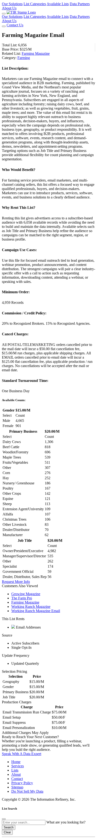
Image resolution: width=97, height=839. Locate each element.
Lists (14, 770)
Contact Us (15, 25)
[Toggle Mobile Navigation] (4, 13)
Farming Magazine (36, 53)
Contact (17, 779)
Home (15, 762)
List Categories (35, 4)
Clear (7, 832)
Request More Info (16, 582)
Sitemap (17, 787)
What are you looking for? (65, 822)
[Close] (4, 819)
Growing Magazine (25, 594)
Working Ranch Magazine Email (35, 611)
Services (17, 766)
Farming (23, 58)
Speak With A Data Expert (21, 754)
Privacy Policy (22, 783)
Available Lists (58, 4)
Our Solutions (12, 4)
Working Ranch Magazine (30, 607)
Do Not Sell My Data (27, 791)
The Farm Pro (21, 598)
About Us (9, 8)
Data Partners (80, 4)
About (16, 774)
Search (8, 827)
